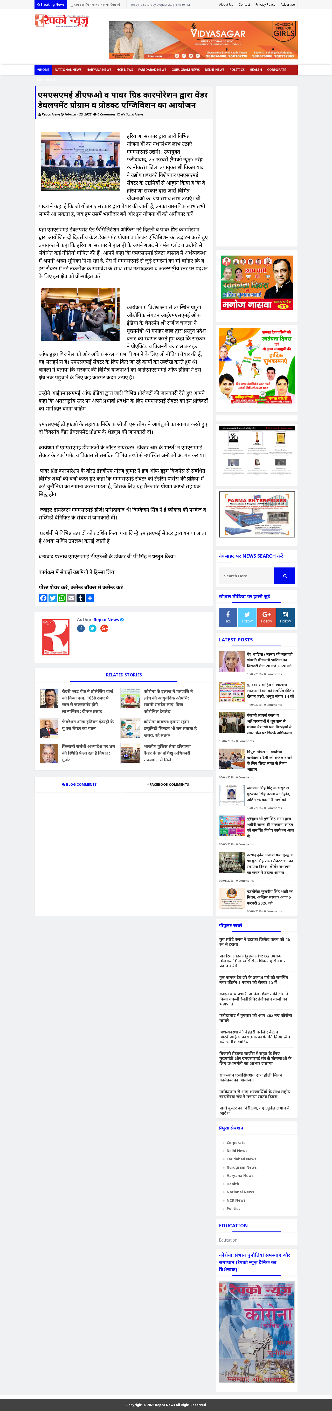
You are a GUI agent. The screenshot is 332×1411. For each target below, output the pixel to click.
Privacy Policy (265, 4)
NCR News (124, 69)
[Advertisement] (257, 166)
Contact (244, 4)
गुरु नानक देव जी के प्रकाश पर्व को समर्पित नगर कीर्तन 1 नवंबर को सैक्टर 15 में (253, 980)
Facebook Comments (169, 784)
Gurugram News (185, 69)
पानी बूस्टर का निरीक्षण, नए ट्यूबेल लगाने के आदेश (254, 1110)
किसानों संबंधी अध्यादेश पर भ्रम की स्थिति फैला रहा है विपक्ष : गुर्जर (88, 752)
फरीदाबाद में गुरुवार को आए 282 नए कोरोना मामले (255, 1017)
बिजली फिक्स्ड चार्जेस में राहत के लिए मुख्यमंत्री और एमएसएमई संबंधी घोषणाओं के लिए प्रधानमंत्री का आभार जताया (255, 1058)
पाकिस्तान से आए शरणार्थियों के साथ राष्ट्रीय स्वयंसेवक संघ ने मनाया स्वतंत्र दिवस (254, 1094)
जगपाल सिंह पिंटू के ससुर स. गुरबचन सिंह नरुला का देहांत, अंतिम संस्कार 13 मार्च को (268, 793)
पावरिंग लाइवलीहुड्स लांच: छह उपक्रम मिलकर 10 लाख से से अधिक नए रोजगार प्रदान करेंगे (252, 961)
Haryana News (99, 69)
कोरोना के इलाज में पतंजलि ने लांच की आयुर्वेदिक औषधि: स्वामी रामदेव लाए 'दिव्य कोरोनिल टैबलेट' (168, 701)
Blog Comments (81, 784)
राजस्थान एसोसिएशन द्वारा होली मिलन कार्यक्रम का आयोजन (250, 1077)
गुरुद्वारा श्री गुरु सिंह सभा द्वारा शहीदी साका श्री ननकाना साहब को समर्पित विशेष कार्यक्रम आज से (270, 827)
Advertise (288, 4)
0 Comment (106, 114)
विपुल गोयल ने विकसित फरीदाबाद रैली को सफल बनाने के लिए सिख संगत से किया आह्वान (269, 760)
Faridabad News (152, 69)
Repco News (106, 619)
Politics (237, 69)
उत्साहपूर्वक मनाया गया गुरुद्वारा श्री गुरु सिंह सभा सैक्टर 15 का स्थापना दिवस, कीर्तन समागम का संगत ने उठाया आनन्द (270, 863)
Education (46, 80)
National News (68, 69)
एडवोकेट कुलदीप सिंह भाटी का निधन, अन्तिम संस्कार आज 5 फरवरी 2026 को (270, 897)
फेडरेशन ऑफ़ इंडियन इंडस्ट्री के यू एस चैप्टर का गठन (88, 725)
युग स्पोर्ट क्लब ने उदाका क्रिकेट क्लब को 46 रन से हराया (254, 941)
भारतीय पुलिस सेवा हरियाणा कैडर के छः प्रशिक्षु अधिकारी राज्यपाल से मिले (167, 752)
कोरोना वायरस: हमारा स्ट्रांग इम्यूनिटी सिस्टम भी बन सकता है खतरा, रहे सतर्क (170, 728)
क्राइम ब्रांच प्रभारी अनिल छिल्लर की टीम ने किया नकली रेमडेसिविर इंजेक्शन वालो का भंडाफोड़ (253, 998)
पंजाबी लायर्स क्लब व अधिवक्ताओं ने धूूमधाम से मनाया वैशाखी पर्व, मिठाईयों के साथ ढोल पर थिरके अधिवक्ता (97, 5)
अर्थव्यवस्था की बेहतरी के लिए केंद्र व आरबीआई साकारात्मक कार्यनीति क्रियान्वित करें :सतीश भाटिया (254, 1037)
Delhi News (214, 69)
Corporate (276, 69)
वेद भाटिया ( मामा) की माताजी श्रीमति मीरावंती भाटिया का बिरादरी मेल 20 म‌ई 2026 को (270, 660)
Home (45, 69)
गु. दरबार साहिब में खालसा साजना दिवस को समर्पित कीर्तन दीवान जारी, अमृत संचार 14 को (270, 690)
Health (256, 69)
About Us (226, 4)
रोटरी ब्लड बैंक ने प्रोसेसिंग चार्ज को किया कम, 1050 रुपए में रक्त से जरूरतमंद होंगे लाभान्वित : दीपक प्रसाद (87, 701)
